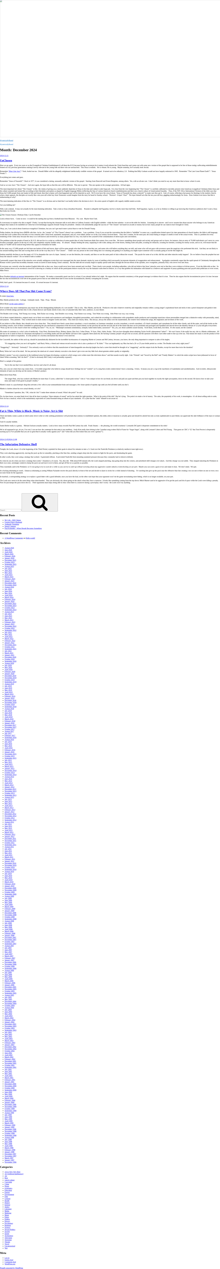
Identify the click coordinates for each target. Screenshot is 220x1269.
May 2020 (8, 667)
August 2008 (9, 921)
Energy (7, 1192)
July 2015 (8, 760)
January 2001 (9, 1082)
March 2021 (9, 653)
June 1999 (8, 1117)
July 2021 (8, 651)
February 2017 (10, 735)
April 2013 (8, 806)
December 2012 (10, 814)
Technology (9, 1236)
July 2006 (8, 973)
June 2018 (8, 713)
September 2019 (10, 682)
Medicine (8, 1213)
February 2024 (10, 599)
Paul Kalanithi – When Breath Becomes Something (23, 528)
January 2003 (9, 1045)
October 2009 (10, 892)
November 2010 (10, 865)
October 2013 (10, 793)
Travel (7, 1244)
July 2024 (8, 589)
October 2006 (10, 966)
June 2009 (8, 900)
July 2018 (8, 711)
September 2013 (10, 795)
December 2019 (10, 676)
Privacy (7, 1221)
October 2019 (10, 680)
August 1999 (9, 1113)
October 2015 (10, 756)
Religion (8, 1225)
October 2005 (10, 991)
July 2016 (8, 742)
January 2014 (9, 787)
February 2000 (10, 1100)
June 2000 (8, 1092)
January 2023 (9, 624)
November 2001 (10, 1063)
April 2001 (8, 1076)
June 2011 (8, 851)
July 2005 (8, 997)
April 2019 (8, 692)
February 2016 (10, 750)
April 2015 (8, 764)
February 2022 (10, 641)
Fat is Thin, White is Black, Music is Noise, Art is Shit (31, 410)
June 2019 (8, 688)
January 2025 (9, 581)
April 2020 (8, 669)
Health (7, 1201)
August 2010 (9, 871)
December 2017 (10, 725)
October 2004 (10, 1005)
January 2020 (9, 674)
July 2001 (8, 1069)
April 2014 (8, 783)
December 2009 (10, 888)
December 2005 (10, 987)
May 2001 (8, 1074)
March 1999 (9, 1123)
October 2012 (10, 818)
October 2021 (10, 647)
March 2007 (9, 956)
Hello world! (30, 538)
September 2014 (10, 775)
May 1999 (8, 1119)
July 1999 (8, 1115)
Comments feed (10, 1262)
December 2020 (10, 657)
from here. (10, 296)
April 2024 (8, 595)
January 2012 (9, 836)
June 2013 (8, 801)
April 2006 (8, 979)
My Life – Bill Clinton (13, 520)
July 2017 (8, 733)
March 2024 (9, 597)
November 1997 (10, 1156)
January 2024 (9, 601)
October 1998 (10, 1133)
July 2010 (8, 874)
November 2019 (10, 678)
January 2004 (9, 1022)
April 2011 (8, 855)
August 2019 (9, 684)
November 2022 (10, 626)
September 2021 (10, 649)
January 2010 (9, 886)
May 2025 (8, 573)
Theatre (7, 1242)
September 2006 (10, 968)
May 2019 (8, 690)
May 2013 (8, 803)
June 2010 (8, 876)
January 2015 (9, 768)
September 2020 (10, 661)
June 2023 (8, 616)
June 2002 (8, 1053)
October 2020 (10, 659)
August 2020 (9, 663)
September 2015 (10, 758)
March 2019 (9, 694)
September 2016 (10, 737)
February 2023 (10, 622)
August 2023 (9, 612)
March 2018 (9, 719)
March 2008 (9, 931)
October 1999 (10, 1109)
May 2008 (8, 927)
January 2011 (9, 861)
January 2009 (9, 911)
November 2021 (10, 645)
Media (7, 1211)
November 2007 (10, 940)
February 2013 (10, 810)
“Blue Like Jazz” (14, 171)
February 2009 (10, 909)
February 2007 (10, 958)
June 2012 (8, 826)
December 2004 (10, 1001)
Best (6, 1178)
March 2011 (9, 857)
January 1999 (9, 1127)
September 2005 (10, 993)
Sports (7, 1234)
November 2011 (10, 841)
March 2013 (9, 808)
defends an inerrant (17, 276)
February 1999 (10, 1125)
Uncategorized (10, 1246)
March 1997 (9, 1158)
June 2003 (8, 1034)
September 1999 (10, 1111)
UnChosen (6, 160)
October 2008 (10, 917)
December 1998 (10, 1129)
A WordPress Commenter (14, 538)
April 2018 (8, 717)
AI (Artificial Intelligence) (14, 1174)
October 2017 (10, 729)
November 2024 (10, 585)
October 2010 (10, 867)
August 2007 (9, 946)
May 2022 (8, 634)
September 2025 (10, 564)
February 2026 (10, 556)
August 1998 (9, 1137)
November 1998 (10, 1131)
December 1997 (10, 1154)
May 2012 (8, 828)
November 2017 (10, 727)
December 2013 (10, 789)
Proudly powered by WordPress (11, 1268)
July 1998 (8, 1139)
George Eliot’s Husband (13, 522)
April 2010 (8, 880)
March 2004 (9, 1018)
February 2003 (10, 1043)
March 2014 (9, 785)
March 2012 (9, 832)
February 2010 (10, 884)
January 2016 (9, 752)
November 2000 (10, 1086)
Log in (7, 1258)
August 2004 (9, 1008)
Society (7, 1232)
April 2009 (8, 904)
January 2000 (9, 1102)
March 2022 (9, 639)
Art (6, 1176)
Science (7, 1227)
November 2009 (10, 890)
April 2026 (8, 552)
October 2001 (10, 1065)
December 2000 (10, 1084)
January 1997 (9, 1160)
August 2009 (9, 896)
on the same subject (16, 304)
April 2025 (8, 575)
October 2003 (10, 1028)
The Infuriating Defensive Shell (18, 444)
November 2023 (10, 606)
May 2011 (8, 853)
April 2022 (8, 636)
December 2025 (10, 560)
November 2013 (10, 791)
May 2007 (8, 952)
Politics (7, 1219)
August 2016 (9, 740)
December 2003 (10, 1024)
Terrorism (8, 1240)
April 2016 (8, 748)
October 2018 (10, 705)
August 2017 (9, 731)
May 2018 (8, 715)
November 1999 (10, 1107)
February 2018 (10, 721)
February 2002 (10, 1059)
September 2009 (10, 894)
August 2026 (9, 548)
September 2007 (10, 944)
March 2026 (9, 554)
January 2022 (9, 643)
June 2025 (8, 571)
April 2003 (8, 1038)
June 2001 (8, 1071)
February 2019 (10, 696)
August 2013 (9, 797)
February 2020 (10, 672)
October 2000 (10, 1088)
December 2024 (10, 583)
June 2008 (8, 925)
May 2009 (8, 902)
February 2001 (10, 1080)
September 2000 (10, 1090)
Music (7, 1215)
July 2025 (8, 568)
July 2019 (8, 686)
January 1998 (9, 1152)
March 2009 (9, 907)
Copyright (8, 1182)
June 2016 (8, 744)
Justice (7, 1207)
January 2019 (9, 698)
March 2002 (9, 1057)
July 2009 (8, 898)
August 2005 (9, 995)
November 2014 (10, 770)
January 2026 (9, 558)
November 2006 (10, 964)
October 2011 (9, 843)
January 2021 (9, 655)
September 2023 (10, 610)
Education (8, 1190)
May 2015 (8, 762)
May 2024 (8, 593)
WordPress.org (10, 1264)
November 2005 (10, 989)
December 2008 (10, 913)
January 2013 (9, 812)
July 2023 (8, 614)
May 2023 (8, 618)
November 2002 (10, 1049)
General (7, 1199)
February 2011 (10, 859)
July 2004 (8, 1010)
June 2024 (8, 591)
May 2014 (8, 781)
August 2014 (9, 777)
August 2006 (9, 970)
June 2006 (8, 975)
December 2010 (10, 863)
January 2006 (9, 985)
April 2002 (8, 1055)
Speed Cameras (10, 526)
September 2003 (10, 1030)
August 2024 (9, 587)
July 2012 (8, 824)
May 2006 (8, 977)
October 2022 (10, 628)
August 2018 (9, 709)
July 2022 (8, 632)
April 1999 (8, 1121)
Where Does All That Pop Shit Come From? (26, 291)
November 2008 (10, 915)
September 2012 (10, 820)
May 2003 (8, 1036)
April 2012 (8, 830)
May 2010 (8, 878)
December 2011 (10, 839)
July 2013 (8, 799)
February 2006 (10, 983)
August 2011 (9, 847)
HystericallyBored (6, 140)
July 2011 (8, 849)
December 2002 (10, 1047)
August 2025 (9, 566)
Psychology (9, 1223)
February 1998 (10, 1150)
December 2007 (10, 937)
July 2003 (8, 1032)
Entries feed (9, 1260)
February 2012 (10, 834)
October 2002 (10, 1051)
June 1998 (8, 1142)
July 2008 (8, 923)
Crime (7, 1184)
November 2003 (10, 1026)
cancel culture (10, 1180)
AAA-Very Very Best (12, 1172)
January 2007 (9, 960)
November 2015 (10, 754)
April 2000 (8, 1096)
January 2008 (9, 935)
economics (8, 1188)
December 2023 (10, 603)
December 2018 (10, 700)
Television (8, 1238)
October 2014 (10, 773)
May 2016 (8, 746)
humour (7, 1205)
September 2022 (10, 630)
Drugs (7, 1186)
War (6, 1248)
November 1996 (10, 1162)
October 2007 (10, 942)
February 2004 (10, 1020)
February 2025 (10, 579)
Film (6, 1197)
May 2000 (8, 1094)
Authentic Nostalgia (12, 524)
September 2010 (10, 869)
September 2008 (10, 919)
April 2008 (8, 929)
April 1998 (8, 1146)
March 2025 (9, 577)
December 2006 (10, 962)
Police (7, 1217)
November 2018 (10, 702)
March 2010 (9, 882)
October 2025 (10, 562)
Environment (9, 1194)
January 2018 (9, 723)
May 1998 (8, 1144)
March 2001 (9, 1078)
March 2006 (9, 981)
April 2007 (8, 954)
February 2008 (10, 933)
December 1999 (10, 1104)
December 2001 (10, 1061)
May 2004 (8, 1014)
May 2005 (8, 999)
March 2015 (9, 766)
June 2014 (8, 779)
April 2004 (8, 1016)
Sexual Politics (10, 1230)
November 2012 (10, 816)
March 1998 (9, 1148)
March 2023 (9, 620)
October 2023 (10, 608)
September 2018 (10, 707)
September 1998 (10, 1135)
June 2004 (8, 1012)
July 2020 (8, 665)
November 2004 (10, 1003)
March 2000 (9, 1098)
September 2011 (10, 845)
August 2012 (9, 822)
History (7, 1203)
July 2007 (8, 948)
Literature (8, 1209)
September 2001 (10, 1067)
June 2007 (8, 950)
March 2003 (9, 1041)
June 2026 (8, 550)
